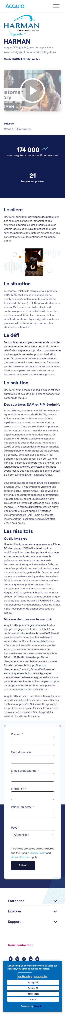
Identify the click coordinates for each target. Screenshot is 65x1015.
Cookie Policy (25, 976)
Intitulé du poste (21, 807)
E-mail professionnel (24, 771)
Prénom (16, 734)
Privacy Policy (41, 976)
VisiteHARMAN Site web (21, 59)
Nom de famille (21, 752)
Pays (14, 827)
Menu (56, 6)
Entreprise (17, 789)
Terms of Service (20, 857)
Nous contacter (19, 945)
